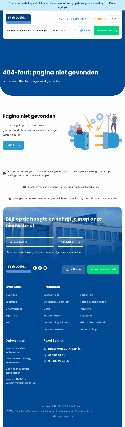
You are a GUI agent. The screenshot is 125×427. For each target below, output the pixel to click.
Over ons (11, 295)
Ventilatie (86, 315)
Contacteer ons (103, 30)
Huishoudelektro (54, 329)
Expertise (11, 315)
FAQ (60, 18)
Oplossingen (41, 30)
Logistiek (11, 302)
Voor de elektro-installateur (16, 350)
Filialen (87, 30)
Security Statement (64, 411)
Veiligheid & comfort (56, 302)
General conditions (83, 411)
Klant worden (78, 18)
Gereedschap (88, 329)
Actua (62, 30)
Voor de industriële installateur (17, 371)
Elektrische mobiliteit (93, 322)
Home (6, 81)
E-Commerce (14, 309)
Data (47, 309)
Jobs (9, 322)
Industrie (85, 309)
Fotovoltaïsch (52, 315)
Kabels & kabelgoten (93, 302)
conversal (68, 416)
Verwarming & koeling (57, 322)
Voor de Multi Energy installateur (18, 360)
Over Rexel (11, 30)
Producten (25, 30)
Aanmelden (67, 241)
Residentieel (51, 295)
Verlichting (86, 295)
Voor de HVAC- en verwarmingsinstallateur (21, 381)
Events (55, 30)
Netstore (100, 18)
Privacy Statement (46, 411)
